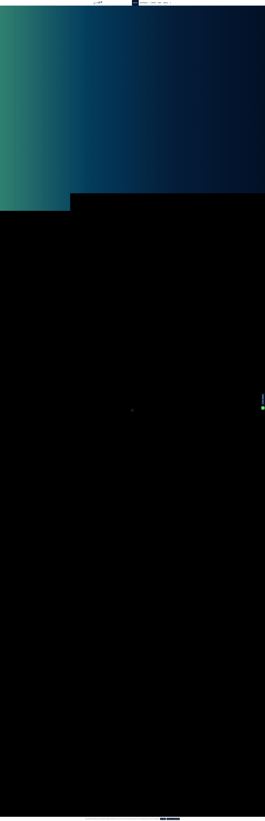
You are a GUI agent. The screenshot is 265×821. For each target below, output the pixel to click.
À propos (153, 2)
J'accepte (163, 818)
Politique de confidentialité (173, 818)
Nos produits (144, 2)
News (159, 2)
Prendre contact (263, 399)
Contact (165, 2)
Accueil (135, 2)
